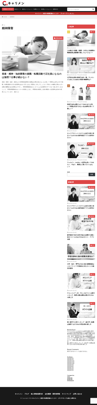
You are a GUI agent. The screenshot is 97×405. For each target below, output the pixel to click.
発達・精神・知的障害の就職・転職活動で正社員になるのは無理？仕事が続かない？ (32, 75)
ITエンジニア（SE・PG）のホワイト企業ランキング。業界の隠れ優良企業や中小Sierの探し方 (81, 295)
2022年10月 (70, 363)
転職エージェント (46, 9)
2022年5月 (70, 370)
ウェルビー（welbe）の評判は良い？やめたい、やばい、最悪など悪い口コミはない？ (80, 164)
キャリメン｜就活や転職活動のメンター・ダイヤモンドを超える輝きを (54, 398)
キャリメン (19, 394)
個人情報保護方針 (37, 394)
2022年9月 (70, 365)
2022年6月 (70, 369)
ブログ (26, 394)
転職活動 (69, 379)
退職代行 (55, 9)
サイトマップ (66, 394)
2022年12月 (70, 361)
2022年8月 (70, 366)
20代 (93, 31)
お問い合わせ (77, 394)
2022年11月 (70, 362)
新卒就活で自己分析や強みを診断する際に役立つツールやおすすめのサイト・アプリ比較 (80, 237)
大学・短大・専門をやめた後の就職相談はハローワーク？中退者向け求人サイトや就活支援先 (80, 266)
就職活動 (92, 114)
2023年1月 (70, 359)
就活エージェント (27, 9)
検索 (68, 172)
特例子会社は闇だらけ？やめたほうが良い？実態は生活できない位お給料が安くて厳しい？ (80, 106)
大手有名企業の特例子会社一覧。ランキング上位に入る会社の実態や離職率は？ (80, 78)
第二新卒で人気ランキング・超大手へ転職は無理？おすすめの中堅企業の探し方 (80, 323)
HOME (5, 17)
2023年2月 (70, 358)
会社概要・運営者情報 (52, 394)
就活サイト (17, 9)
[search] (93, 9)
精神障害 (12, 17)
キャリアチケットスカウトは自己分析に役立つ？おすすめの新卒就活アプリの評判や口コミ (80, 135)
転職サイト (37, 9)
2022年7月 (70, 367)
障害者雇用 (59, 38)
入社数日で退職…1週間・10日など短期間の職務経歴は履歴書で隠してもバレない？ (81, 51)
